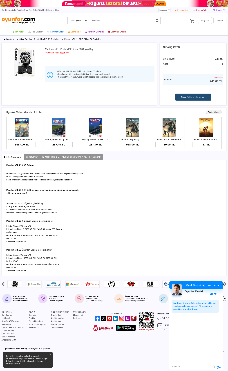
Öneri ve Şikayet (57, 324)
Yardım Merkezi (57, 327)
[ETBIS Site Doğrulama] (146, 330)
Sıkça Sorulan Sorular (60, 312)
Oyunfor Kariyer (79, 312)
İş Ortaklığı (6, 318)
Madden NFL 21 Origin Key (48, 39)
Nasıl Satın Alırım (58, 318)
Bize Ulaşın (6, 324)
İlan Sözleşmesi (8, 331)
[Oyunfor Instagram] (122, 318)
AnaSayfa (10, 39)
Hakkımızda (7, 312)
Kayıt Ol (32, 312)
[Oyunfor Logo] (18, 20)
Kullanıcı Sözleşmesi (37, 324)
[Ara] (157, 20)
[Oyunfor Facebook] (98, 318)
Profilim (32, 318)
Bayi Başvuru (7, 315)
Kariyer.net (77, 318)
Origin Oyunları (25, 39)
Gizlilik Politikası (8, 337)
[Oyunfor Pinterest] (134, 318)
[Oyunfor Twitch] (128, 318)
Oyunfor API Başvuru (10, 321)
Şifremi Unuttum (36, 321)
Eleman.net (78, 315)
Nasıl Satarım (56, 321)
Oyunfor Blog (56, 315)
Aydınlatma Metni (9, 340)
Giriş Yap (32, 315)
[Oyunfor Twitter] (104, 318)
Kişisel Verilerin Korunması (13, 327)
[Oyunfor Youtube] (110, 318)
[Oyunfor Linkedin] (116, 318)
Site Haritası (34, 327)
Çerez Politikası (8, 334)
